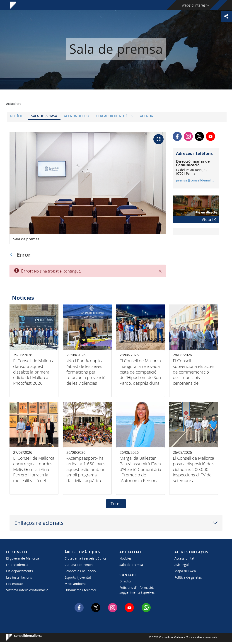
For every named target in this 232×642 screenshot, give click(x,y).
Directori (126, 581)
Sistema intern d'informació (27, 590)
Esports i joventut (78, 577)
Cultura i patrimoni (79, 564)
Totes (116, 504)
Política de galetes (188, 577)
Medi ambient (75, 584)
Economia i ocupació (80, 571)
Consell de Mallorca (20, 637)
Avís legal (181, 564)
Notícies (17, 116)
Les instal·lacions (19, 577)
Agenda (146, 116)
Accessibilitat (184, 558)
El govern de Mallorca (22, 558)
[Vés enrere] (12, 254)
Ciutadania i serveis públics (85, 558)
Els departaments (19, 571)
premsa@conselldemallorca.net (195, 180)
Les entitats (15, 584)
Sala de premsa (44, 116)
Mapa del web (185, 571)
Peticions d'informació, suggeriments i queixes (137, 589)
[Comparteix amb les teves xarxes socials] (226, 16)
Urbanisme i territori (80, 590)
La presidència (17, 564)
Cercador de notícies (114, 116)
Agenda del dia (76, 116)
